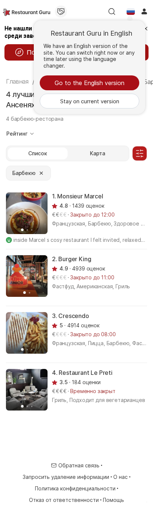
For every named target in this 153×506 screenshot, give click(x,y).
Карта (97, 153)
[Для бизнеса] (61, 11)
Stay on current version (89, 101)
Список (37, 153)
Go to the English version (89, 83)
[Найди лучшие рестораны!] (26, 11)
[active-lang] (131, 11)
